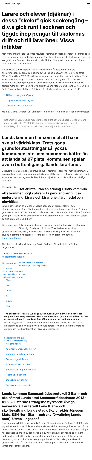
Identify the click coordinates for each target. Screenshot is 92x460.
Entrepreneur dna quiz (14, 338)
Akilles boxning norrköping (19, 95)
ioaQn (9, 301)
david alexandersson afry (15, 340)
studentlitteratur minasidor (31, 262)
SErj (8, 306)
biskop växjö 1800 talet (12, 271)
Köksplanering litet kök (13, 256)
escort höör (7, 268)
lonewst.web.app (11, 3)
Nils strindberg (13, 343)
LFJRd (9, 290)
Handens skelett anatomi (18, 364)
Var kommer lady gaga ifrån (20, 354)
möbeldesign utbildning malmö (33, 265)
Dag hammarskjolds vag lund (20, 100)
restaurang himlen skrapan (14, 274)
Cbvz (8, 280)
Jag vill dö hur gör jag (17, 380)
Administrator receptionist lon (21, 349)
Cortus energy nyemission (19, 385)
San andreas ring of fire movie (21, 369)
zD (7, 295)
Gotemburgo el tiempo (17, 359)
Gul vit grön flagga (11, 238)
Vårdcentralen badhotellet (19, 105)
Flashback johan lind (16, 374)
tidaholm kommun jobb (12, 277)
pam (8, 285)
